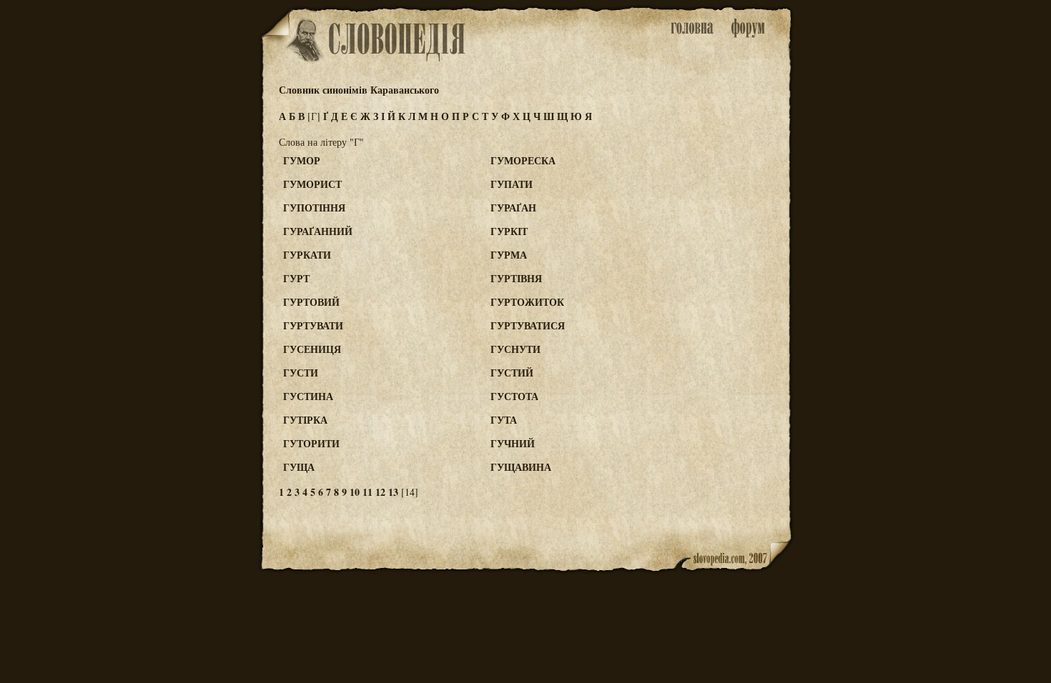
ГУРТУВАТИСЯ (527, 325)
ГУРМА (508, 254)
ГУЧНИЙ (512, 443)
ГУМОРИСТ (312, 183)
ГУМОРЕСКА (523, 160)
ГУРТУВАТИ (313, 325)
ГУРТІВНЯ (516, 278)
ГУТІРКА (305, 419)
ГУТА (503, 419)
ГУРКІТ (509, 231)
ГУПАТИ (511, 183)
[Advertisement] (735, 215)
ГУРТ (296, 278)
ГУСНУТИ (515, 349)
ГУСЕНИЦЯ (312, 349)
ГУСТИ (300, 372)
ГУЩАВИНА (520, 466)
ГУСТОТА (514, 396)
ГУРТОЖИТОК (527, 301)
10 (355, 491)
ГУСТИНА (308, 396)
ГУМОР (301, 160)
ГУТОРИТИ (311, 443)
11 (367, 491)
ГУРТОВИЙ (311, 301)
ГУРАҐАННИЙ (317, 231)
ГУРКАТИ (307, 254)
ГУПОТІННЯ (314, 207)
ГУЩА (299, 466)
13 (393, 491)
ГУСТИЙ (511, 372)
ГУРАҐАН (513, 207)
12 (380, 491)
